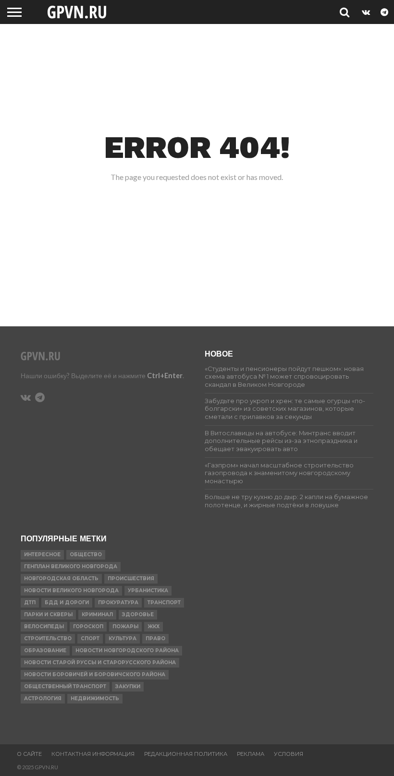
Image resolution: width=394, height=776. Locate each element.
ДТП (30, 602)
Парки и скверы (48, 614)
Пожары (125, 626)
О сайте (29, 754)
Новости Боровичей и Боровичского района (94, 674)
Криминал (97, 614)
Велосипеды (44, 626)
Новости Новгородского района (127, 650)
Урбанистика (148, 590)
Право (155, 638)
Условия (288, 754)
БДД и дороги (67, 602)
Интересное (42, 554)
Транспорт (164, 602)
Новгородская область (61, 578)
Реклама (250, 754)
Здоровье (138, 614)
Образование (45, 650)
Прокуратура (118, 602)
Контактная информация (93, 754)
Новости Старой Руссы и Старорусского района (100, 662)
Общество (86, 554)
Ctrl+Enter (165, 375)
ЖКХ (154, 626)
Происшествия (131, 578)
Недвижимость (95, 698)
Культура (122, 638)
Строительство (48, 638)
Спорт (90, 638)
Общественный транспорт (65, 686)
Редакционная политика (185, 754)
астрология (43, 698)
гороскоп (88, 626)
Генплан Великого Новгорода (70, 566)
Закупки (127, 686)
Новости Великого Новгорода (71, 590)
